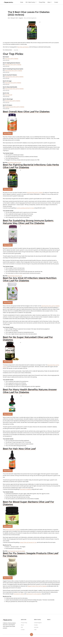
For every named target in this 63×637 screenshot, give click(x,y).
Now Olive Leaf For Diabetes (11, 58)
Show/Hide (16, 50)
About (22, 625)
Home (21, 2)
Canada (36, 625)
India (35, 629)
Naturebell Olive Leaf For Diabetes (13, 82)
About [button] (49, 2)
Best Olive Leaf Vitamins (23, 47)
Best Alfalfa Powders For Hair (14, 162)
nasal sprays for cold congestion (33, 594)
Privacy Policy (42, 2)
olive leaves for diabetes (25, 489)
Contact (56, 2)
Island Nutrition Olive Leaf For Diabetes (14, 76)
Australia (36, 627)
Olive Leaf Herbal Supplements (30, 18)
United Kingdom (38, 622)
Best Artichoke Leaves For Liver (15, 276)
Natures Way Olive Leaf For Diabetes (13, 70)
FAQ (22, 627)
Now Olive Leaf (8, 94)
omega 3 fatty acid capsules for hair (28, 542)
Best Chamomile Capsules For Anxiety (16, 551)
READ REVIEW (6, 60)
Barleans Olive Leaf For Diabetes (12, 100)
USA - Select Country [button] (30, 2)
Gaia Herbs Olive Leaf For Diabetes (13, 64)
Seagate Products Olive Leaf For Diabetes (14, 106)
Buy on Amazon (7, 133)
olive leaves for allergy (19, 594)
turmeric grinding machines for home (25, 208)
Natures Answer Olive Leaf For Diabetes (14, 88)
